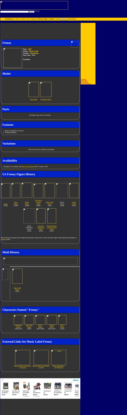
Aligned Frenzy (51, 326)
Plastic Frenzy (27, 203)
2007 (30, 49)
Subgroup (34, 19)
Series (17, 19)
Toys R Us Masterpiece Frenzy (40, 227)
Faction (23, 19)
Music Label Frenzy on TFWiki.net (59, 366)
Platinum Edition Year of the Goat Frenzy (52, 227)
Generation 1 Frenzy (18, 326)
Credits (57, 19)
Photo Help (71, 19)
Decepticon (34, 53)
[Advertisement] (88, 51)
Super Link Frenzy (29, 326)
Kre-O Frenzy (62, 326)
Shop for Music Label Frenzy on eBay (41, 366)
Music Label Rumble (27, 166)
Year (27, 19)
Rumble (3, 239)
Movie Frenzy (40, 326)
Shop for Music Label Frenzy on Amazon (22, 366)
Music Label (33, 51)
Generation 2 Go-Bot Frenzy (38, 202)
